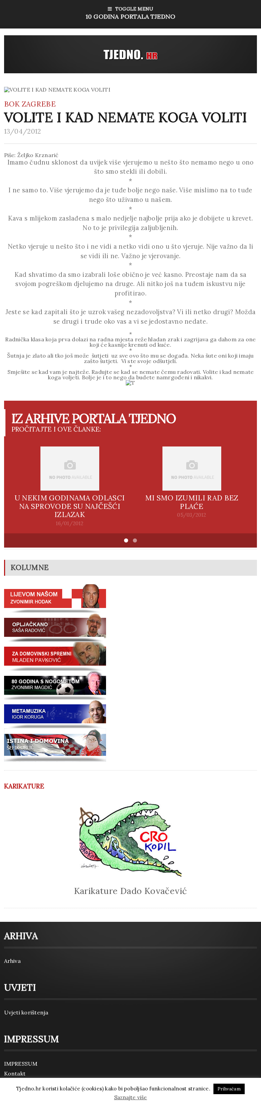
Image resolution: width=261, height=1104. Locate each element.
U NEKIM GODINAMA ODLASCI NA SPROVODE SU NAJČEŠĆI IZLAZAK (70, 506)
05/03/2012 (191, 515)
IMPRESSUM (21, 1063)
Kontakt (15, 1073)
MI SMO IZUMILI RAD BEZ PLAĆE (192, 502)
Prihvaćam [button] (229, 1089)
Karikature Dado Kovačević (130, 890)
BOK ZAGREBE (30, 104)
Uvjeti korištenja (26, 1012)
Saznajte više (130, 1097)
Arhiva (12, 960)
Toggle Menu (130, 13)
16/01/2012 (69, 523)
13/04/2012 (22, 131)
